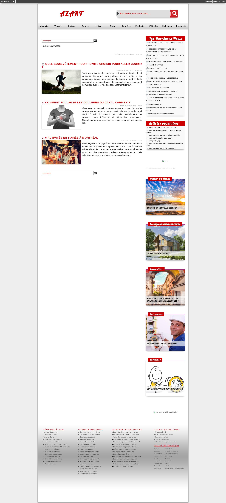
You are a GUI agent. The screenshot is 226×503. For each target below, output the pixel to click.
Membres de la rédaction (164, 434)
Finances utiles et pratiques (90, 466)
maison (167, 458)
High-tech (167, 26)
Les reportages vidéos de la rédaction (127, 442)
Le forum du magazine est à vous (126, 447)
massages (157, 451)
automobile (158, 453)
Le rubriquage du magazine (123, 451)
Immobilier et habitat (87, 442)
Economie (181, 26)
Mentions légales (161, 432)
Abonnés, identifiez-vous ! (123, 466)
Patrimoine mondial (86, 439)
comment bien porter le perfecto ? (160, 135)
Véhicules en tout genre (53, 456)
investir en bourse (171, 451)
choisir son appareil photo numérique (162, 148)
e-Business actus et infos (89, 461)
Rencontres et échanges (88, 473)
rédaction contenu (171, 453)
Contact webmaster (162, 439)
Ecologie (139, 26)
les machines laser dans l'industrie (162, 91)
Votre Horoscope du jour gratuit (125, 437)
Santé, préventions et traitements (57, 447)
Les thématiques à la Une (122, 454)
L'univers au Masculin (87, 447)
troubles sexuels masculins (160, 94)
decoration (158, 466)
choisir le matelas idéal (158, 68)
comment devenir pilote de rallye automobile (164, 132)
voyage (156, 448)
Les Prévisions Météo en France (125, 432)
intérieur (168, 466)
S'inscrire (208, 1)
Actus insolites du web (88, 469)
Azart (71, 13)
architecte (157, 468)
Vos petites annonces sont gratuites (126, 439)
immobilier (169, 461)
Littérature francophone (53, 439)
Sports (85, 26)
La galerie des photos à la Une (124, 444)
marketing (168, 456)
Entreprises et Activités (53, 459)
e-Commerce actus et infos (89, 459)
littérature (168, 448)
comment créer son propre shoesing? (162, 146)
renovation (158, 463)
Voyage (58, 26)
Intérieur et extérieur (52, 451)
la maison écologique (158, 253)
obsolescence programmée (174, 468)
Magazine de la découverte (89, 434)
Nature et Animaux (51, 434)
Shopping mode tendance (89, 454)
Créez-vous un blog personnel (124, 449)
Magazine (44, 26)
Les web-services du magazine (125, 459)
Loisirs (99, 26)
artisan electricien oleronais (162, 344)
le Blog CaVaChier (169, 168)
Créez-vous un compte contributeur (126, 464)
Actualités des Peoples (88, 471)
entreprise (157, 461)
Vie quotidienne (50, 464)
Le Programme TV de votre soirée (126, 434)
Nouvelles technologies (53, 454)
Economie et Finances (52, 461)
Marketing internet (86, 464)
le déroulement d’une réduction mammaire (165, 61)
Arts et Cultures (50, 437)
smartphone (158, 456)
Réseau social (6, 1)
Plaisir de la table (86, 449)
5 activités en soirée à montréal (71, 137)
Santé (112, 26)
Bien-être (126, 26)
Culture (71, 26)
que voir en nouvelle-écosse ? (162, 208)
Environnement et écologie (89, 432)
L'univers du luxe (86, 456)
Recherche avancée (51, 46)
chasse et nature (155, 65)
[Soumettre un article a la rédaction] (165, 412)
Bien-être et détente (52, 449)
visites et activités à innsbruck (161, 114)
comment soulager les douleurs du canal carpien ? (87, 102)
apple (156, 458)
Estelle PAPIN (121, 70)
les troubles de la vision (158, 87)
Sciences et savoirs (87, 437)
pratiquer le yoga (155, 138)
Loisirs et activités (51, 442)
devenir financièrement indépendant (165, 389)
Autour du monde (50, 432)
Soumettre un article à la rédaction (126, 461)
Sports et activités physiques (55, 444)
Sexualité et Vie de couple (89, 451)
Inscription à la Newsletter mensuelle (127, 456)
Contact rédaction (161, 437)
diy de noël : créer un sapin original (163, 78)
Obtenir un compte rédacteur (165, 442)
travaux (167, 463)
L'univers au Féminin (87, 444)
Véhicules (153, 26)
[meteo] (165, 161)
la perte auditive (155, 104)
